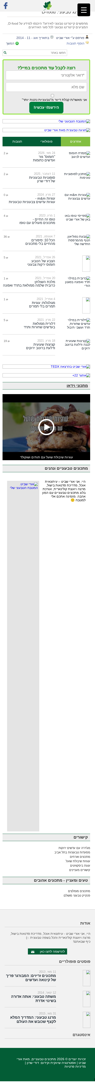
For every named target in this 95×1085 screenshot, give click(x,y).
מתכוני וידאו (77, 385)
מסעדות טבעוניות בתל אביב (72, 852)
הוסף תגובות (75, 43)
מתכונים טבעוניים (44, 1059)
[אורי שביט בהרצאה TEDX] (46, 366)
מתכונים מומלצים (79, 891)
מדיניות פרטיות (75, 1066)
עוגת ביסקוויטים (80, 865)
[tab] (75, 141)
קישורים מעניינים (79, 870)
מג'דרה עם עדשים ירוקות (74, 848)
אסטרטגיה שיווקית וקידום (58, 1063)
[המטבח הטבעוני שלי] (46, 121)
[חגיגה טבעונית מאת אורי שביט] (46, 130)
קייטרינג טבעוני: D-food (65, 11)
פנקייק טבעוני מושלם (77, 895)
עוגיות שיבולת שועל (78, 861)
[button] (5, 52)
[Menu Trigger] (83, 9)
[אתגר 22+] (46, 375)
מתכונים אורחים (80, 856)
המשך (10, 43)
